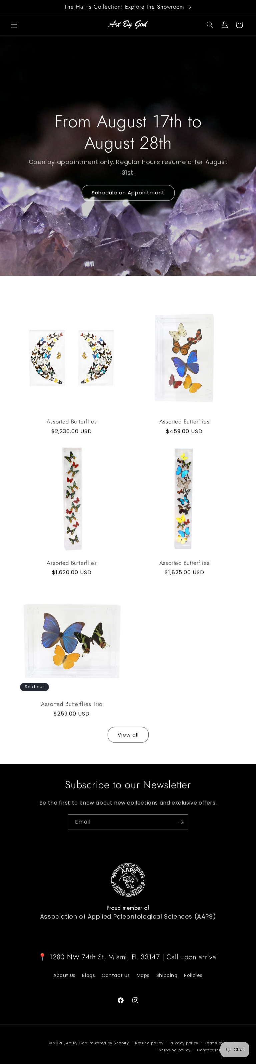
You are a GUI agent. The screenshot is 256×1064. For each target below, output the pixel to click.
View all (128, 734)
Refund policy (149, 1043)
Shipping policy (175, 1050)
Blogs (88, 975)
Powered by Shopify (109, 1043)
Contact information (218, 1050)
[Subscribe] (180, 822)
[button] (14, 24)
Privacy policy (184, 1043)
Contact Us (116, 975)
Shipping (167, 975)
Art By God (76, 1043)
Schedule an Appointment (128, 192)
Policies (193, 975)
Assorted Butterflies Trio (72, 704)
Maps (143, 975)
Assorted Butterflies (72, 421)
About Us (64, 975)
